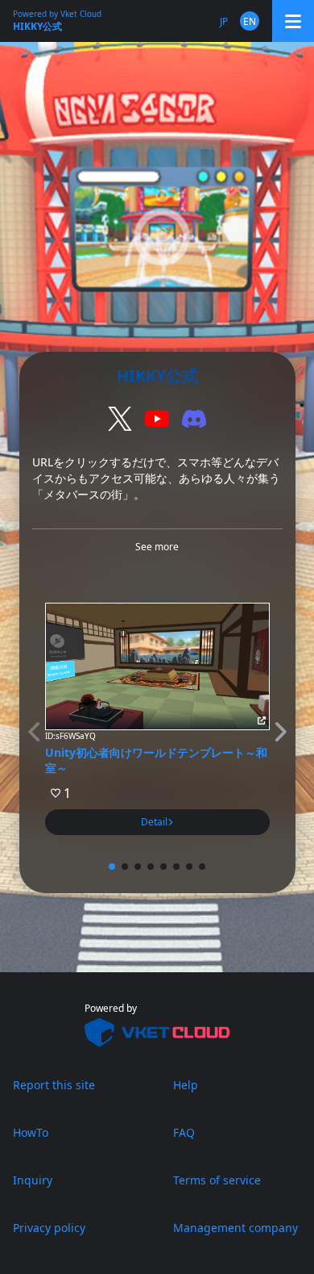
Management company (235, 1227)
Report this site (54, 1084)
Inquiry (32, 1180)
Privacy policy (49, 1227)
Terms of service (217, 1180)
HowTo (30, 1132)
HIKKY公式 (37, 26)
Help (185, 1084)
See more (157, 546)
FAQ (184, 1132)
